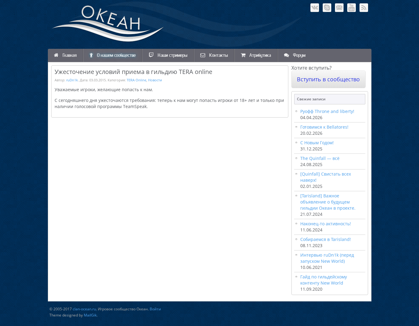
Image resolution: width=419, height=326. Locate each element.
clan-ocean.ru (84, 309)
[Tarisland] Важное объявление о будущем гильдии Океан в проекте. (328, 202)
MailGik (90, 315)
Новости (155, 80)
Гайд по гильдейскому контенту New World (323, 280)
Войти (155, 309)
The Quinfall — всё (320, 158)
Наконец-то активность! (325, 224)
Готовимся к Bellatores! (324, 127)
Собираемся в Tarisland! (325, 239)
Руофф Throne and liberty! (327, 111)
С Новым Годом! (317, 143)
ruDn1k (72, 80)
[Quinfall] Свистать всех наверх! (325, 177)
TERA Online (136, 80)
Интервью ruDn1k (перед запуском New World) (327, 258)
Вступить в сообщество (328, 79)
